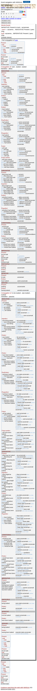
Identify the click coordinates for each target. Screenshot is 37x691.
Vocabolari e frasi (6, 20)
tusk (16, 40)
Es (25, 15)
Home (3, 7)
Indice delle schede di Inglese (11, 18)
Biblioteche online (6, 22)
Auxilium (27, 7)
